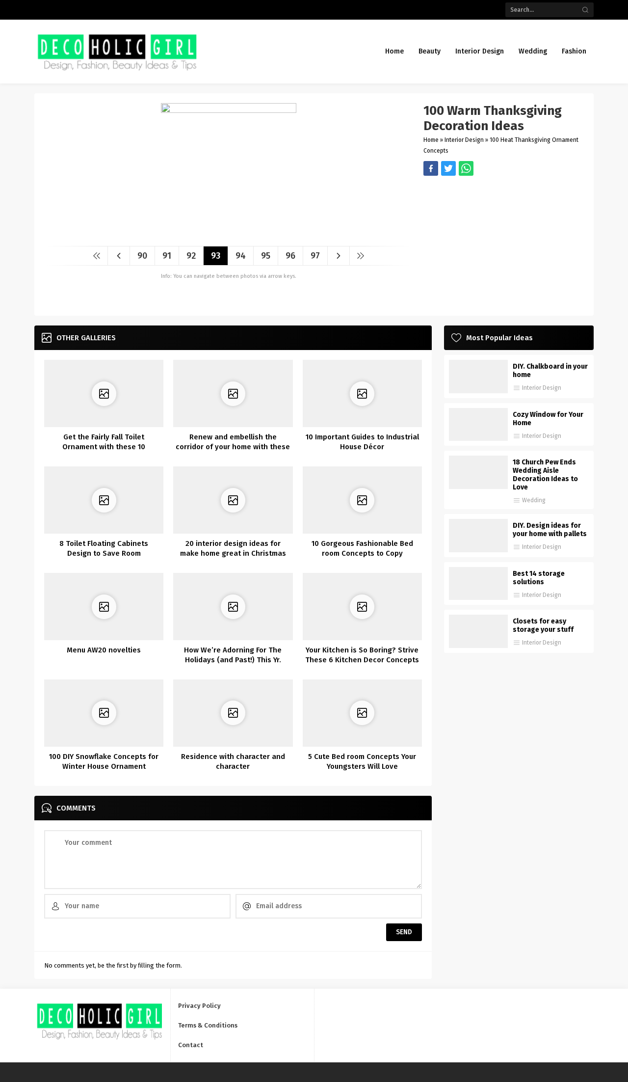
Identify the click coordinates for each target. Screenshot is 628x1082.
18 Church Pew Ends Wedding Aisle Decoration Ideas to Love (545, 474)
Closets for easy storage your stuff (543, 625)
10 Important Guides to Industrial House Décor (362, 442)
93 (215, 255)
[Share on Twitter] (466, 168)
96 (290, 255)
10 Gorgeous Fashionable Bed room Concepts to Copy (362, 548)
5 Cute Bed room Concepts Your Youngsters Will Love (362, 761)
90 (142, 255)
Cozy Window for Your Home (548, 418)
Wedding (534, 500)
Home (431, 139)
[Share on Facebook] (430, 168)
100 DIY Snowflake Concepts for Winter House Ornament (103, 761)
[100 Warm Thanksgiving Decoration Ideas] (228, 235)
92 (191, 255)
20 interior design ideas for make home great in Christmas (233, 548)
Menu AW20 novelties (104, 650)
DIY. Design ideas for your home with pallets (550, 529)
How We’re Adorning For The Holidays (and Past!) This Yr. (233, 655)
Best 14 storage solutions (539, 577)
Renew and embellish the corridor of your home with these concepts (233, 447)
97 (315, 255)
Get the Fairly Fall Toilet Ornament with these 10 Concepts (103, 447)
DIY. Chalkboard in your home (550, 370)
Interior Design (464, 139)
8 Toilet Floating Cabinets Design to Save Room (103, 548)
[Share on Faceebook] (448, 168)
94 (241, 255)
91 (166, 255)
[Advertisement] (503, 244)
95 (265, 255)
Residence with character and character (233, 761)
